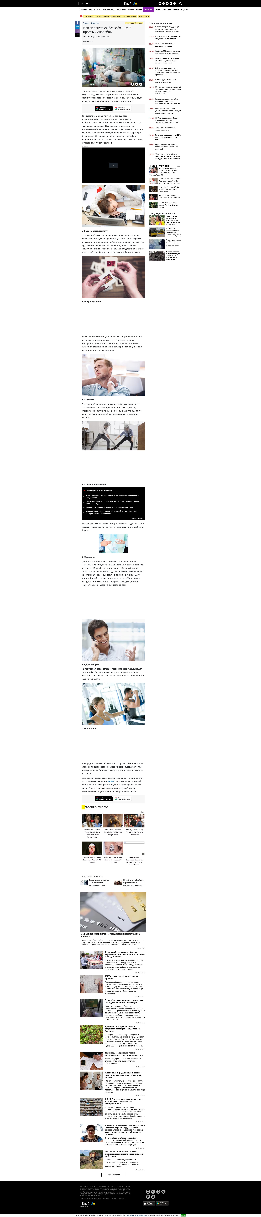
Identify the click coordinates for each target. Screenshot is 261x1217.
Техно (157, 9)
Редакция (114, 1198)
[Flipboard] (171, 3)
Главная (83, 9)
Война (139, 9)
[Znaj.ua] (130, 3)
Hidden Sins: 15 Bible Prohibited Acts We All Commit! (92, 859)
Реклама (106, 1198)
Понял (183, 1215)
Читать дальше (113, 1175)
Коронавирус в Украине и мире (123, 16)
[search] (180, 3)
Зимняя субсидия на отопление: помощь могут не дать (109, 507)
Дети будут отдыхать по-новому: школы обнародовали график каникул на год (112, 502)
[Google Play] (162, 1203)
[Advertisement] (113, 319)
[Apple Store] (149, 1203)
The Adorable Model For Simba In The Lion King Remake (113, 832)
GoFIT (111, 781)
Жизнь (131, 9)
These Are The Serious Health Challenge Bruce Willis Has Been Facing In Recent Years (169, 181)
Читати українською (134, 23)
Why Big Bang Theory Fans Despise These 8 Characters (134, 832)
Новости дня (144, 16)
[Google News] (163, 1192)
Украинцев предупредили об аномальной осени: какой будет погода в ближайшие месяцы (112, 512)
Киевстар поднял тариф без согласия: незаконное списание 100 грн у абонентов (113, 496)
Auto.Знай (121, 9)
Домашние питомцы (106, 9)
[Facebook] (77, 23)
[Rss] (167, 3)
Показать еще (137, 518)
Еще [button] (183, 9)
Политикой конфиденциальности (137, 1215)
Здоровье (167, 9)
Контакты (122, 1198)
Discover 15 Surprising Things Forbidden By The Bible (113, 859)
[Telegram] (160, 3)
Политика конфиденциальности (90, 1198)
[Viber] (163, 3)
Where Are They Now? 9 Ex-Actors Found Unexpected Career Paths (169, 189)
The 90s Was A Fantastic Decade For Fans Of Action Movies (168, 205)
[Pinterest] (174, 3)
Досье (92, 9)
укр (81, 3)
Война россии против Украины (96, 16)
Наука (176, 9)
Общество (148, 9)
